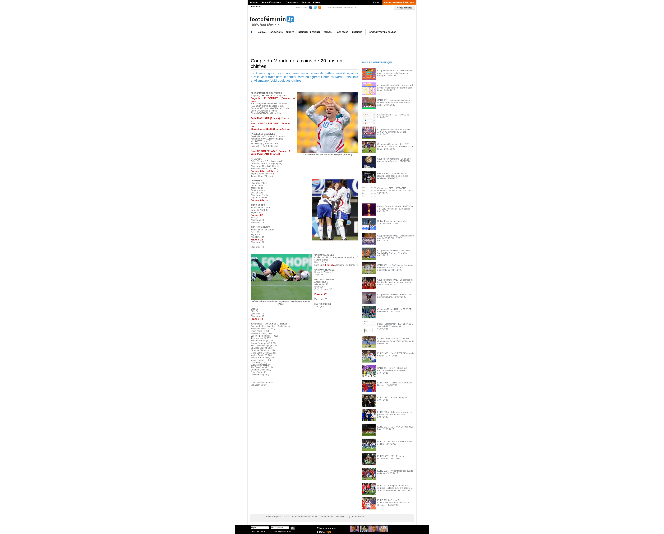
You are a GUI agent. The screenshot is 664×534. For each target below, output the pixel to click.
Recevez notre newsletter (340, 7)
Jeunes (327, 32)
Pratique (357, 32)
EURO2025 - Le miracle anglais (392, 397)
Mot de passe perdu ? (283, 531)
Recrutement (327, 517)
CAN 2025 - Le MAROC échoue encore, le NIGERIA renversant (392, 369)
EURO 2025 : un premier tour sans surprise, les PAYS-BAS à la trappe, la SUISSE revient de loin (395, 488)
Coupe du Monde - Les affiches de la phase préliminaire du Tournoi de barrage (394, 73)
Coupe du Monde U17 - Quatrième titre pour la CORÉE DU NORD (395, 237)
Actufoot (254, 2)
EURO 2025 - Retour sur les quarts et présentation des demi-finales (394, 413)
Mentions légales (273, 517)
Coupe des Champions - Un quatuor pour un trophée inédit (394, 160)
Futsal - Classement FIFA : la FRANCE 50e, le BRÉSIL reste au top (395, 325)
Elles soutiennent (326, 528)
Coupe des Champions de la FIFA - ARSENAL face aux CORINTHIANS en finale (395, 146)
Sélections (276, 32)
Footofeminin (292, 2)
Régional (315, 32)
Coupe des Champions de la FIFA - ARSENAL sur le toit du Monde (393, 130)
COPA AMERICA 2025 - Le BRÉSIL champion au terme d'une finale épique (395, 339)
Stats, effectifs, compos (382, 32)
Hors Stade (342, 32)
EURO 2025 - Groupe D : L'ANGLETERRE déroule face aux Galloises (393, 502)
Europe (290, 32)
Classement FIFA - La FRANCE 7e (393, 115)
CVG (286, 517)
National (303, 32)
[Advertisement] (311, 46)
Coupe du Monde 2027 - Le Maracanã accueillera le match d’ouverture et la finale (395, 87)
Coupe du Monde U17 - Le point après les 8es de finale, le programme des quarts (395, 282)
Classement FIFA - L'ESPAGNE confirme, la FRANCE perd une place (394, 189)
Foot (324, 531)
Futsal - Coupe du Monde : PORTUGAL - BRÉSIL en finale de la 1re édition (395, 207)
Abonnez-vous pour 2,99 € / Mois (399, 2)
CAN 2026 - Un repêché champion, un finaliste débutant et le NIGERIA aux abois (395, 102)
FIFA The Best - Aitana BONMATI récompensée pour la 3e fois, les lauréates (392, 176)
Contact (377, 2)
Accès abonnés (404, 8)
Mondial (262, 32)
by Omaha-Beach (356, 517)
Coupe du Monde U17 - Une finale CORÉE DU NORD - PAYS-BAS (393, 251)
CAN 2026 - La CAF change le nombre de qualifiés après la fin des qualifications (395, 267)
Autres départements (271, 2)
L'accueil (251, 32)
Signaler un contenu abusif (304, 517)
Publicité (340, 517)
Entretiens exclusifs (311, 2)
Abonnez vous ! (258, 531)
